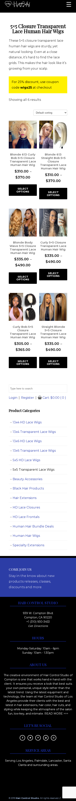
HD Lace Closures (26, 507)
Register (27, 398)
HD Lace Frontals (26, 517)
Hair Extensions (24, 498)
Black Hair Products (28, 488)
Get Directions (38, 626)
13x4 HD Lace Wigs (27, 422)
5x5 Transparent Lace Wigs (33, 469)
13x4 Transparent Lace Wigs (34, 432)
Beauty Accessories (27, 479)
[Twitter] (30, 737)
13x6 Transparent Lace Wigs (34, 450)
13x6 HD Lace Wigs (27, 441)
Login (13, 398)
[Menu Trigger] (68, 4)
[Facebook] (22, 737)
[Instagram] (53, 737)
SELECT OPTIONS (22, 190)
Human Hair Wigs (26, 536)
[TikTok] (46, 737)
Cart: (54, 398)
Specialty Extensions (28, 545)
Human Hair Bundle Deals (33, 526)
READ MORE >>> (56, 713)
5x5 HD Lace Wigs (26, 460)
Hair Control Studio (17, 5)
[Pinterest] (38, 737)
